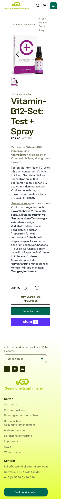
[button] (53, 5)
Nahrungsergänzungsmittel (21, 415)
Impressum (11, 441)
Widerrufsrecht (14, 452)
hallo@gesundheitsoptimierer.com (26, 466)
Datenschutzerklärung (18, 435)
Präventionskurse (15, 410)
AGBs (7, 446)
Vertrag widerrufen (25, 492)
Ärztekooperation (15, 430)
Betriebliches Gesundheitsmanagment (19, 422)
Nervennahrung (21, 203)
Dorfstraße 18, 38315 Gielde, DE (24, 472)
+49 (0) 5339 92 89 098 (19, 477)
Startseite (10, 404)
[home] (17, 6)
